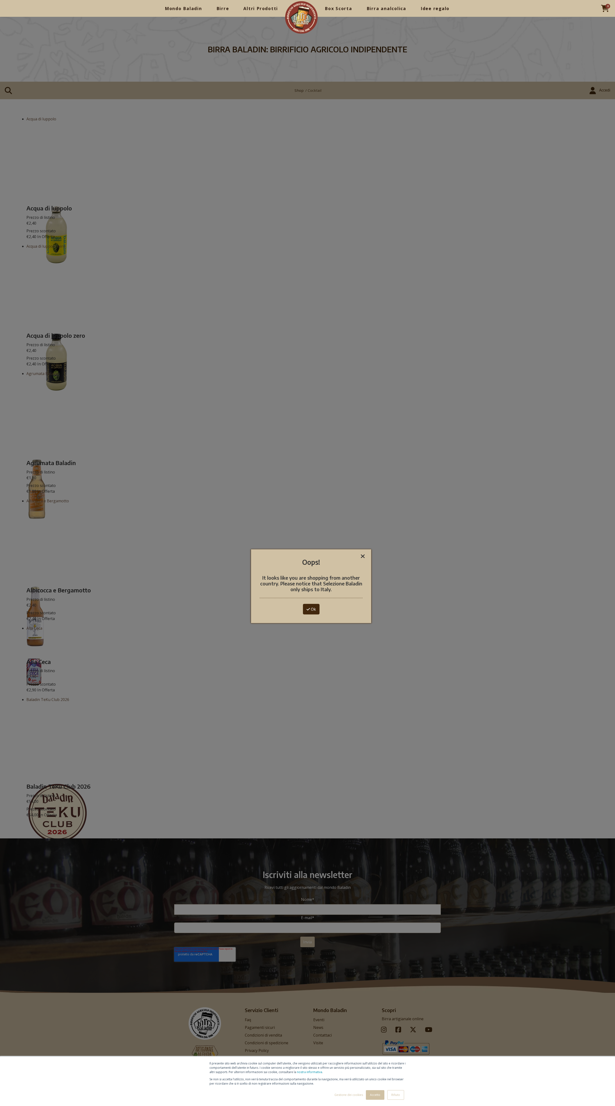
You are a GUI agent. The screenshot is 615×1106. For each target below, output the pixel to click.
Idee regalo (435, 8)
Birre (222, 8)
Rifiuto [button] (395, 1095)
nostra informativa (309, 1072)
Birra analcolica (386, 8)
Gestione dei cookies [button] (348, 1095)
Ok (313, 609)
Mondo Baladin (183, 8)
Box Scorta (338, 8)
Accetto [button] (375, 1095)
